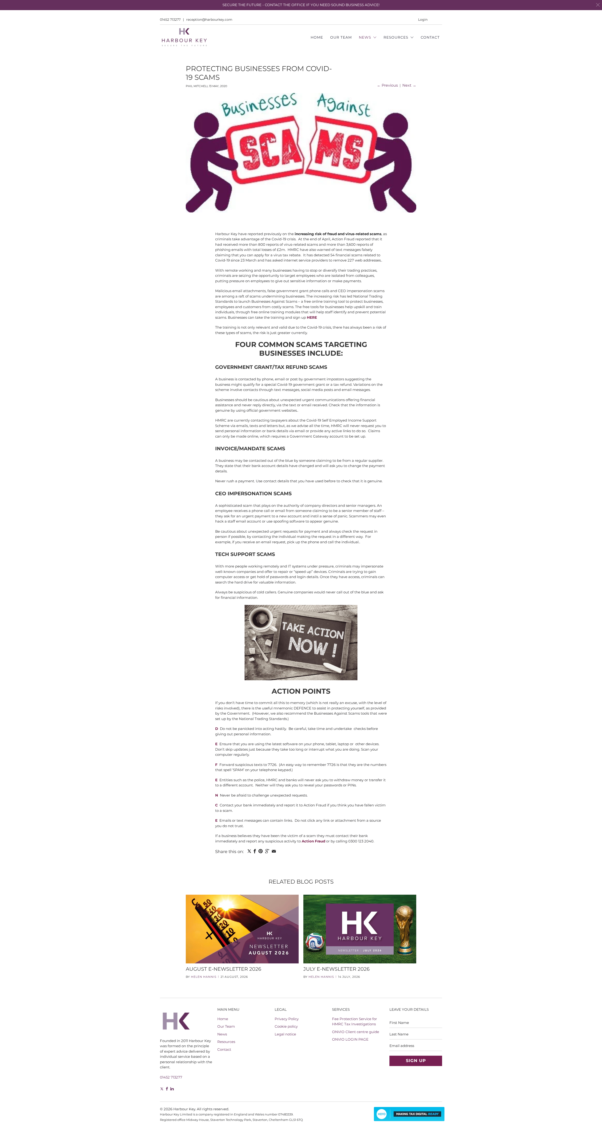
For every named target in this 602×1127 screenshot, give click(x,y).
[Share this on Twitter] (249, 851)
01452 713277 (170, 19)
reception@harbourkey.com (209, 19)
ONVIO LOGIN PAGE (350, 1039)
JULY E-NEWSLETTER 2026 (336, 969)
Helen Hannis (203, 976)
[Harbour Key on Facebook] (167, 1089)
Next (409, 85)
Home (317, 37)
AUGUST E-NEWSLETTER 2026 (223, 969)
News (365, 37)
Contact (430, 37)
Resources (396, 37)
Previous (387, 85)
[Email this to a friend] (274, 851)
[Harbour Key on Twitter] (161, 1089)
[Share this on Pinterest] (260, 851)
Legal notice (285, 1034)
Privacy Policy (287, 1019)
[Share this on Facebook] (255, 851)
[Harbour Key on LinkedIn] (172, 1089)
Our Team (341, 37)
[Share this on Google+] (267, 851)
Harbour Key (184, 1109)
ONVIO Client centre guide (355, 1032)
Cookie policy (286, 1026)
